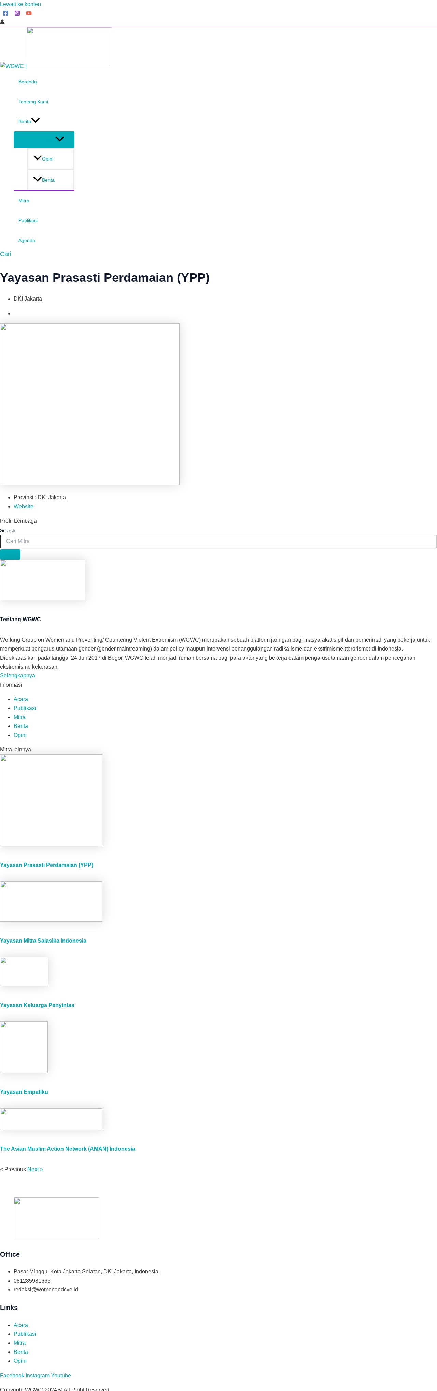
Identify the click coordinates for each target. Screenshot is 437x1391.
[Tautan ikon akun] (2, 22)
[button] (5, 254)
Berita (24, 121)
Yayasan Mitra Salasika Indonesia (43, 941)
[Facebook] (5, 14)
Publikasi (28, 220)
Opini (47, 159)
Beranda (27, 82)
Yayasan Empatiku (24, 1092)
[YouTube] (28, 14)
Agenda (26, 240)
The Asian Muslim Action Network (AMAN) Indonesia (67, 1149)
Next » (35, 1169)
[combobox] (218, 541)
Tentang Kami (33, 101)
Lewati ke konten (20, 4)
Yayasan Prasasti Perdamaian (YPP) (46, 865)
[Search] (10, 554)
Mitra (23, 200)
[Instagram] (17, 14)
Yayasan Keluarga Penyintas (37, 1005)
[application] (35, 121)
